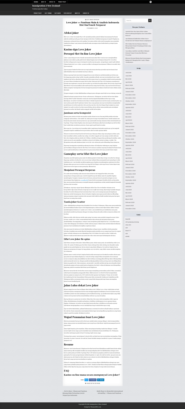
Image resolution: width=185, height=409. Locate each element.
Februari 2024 (129, 164)
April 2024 (128, 158)
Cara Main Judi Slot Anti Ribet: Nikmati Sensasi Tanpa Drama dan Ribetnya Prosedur (137, 53)
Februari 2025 (129, 126)
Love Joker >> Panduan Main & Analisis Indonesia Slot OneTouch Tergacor (92, 24)
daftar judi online (95, 383)
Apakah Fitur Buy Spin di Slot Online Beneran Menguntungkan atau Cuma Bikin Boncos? (138, 33)
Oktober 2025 (129, 101)
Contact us (52, 2)
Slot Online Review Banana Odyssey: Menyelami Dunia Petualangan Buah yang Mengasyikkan (138, 46)
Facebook (93, 380)
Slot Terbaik (48, 13)
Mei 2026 (128, 79)
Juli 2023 (128, 186)
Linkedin (101, 380)
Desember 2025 (130, 95)
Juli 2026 (128, 72)
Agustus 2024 (129, 145)
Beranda (36, 2)
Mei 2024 (128, 155)
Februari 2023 (129, 202)
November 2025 (130, 98)
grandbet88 (84, 180)
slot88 (127, 236)
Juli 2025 (128, 110)
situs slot (128, 225)
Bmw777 (128, 230)
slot (126, 227)
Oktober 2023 (129, 177)
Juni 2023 (128, 189)
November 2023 (130, 174)
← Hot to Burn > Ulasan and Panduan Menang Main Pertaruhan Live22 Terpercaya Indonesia (75, 393)
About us (43, 2)
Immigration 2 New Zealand (46, 5)
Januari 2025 (129, 129)
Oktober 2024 (129, 139)
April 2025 (128, 120)
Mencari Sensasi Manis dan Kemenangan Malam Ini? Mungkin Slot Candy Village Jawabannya (138, 60)
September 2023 (130, 180)
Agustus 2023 (129, 183)
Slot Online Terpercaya (93, 19)
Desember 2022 (130, 208)
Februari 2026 (129, 88)
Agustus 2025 (129, 107)
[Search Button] (151, 2)
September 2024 (130, 142)
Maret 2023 (129, 199)
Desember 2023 (130, 170)
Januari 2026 (129, 91)
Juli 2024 (128, 148)
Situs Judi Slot (68, 13)
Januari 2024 (129, 167)
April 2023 (128, 196)
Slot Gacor (58, 13)
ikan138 (127, 219)
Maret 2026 (129, 85)
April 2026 (128, 82)
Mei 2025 (128, 117)
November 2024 (130, 136)
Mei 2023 (128, 193)
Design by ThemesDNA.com (92, 407)
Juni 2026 (128, 76)
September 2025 (130, 104)
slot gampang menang (132, 222)
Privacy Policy (62, 2)
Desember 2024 (130, 132)
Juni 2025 (128, 114)
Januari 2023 (129, 205)
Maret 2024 (129, 161)
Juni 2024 (128, 151)
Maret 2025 (129, 123)
